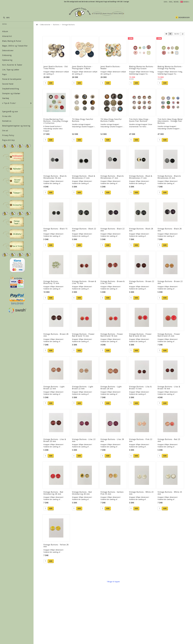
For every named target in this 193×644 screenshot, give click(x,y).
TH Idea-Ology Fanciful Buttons (82, 120)
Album (5, 31)
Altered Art (7, 36)
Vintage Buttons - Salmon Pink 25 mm (112, 493)
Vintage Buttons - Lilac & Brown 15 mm (140, 388)
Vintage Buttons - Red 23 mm (169, 440)
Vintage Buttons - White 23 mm (141, 493)
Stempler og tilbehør (11, 93)
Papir (4, 74)
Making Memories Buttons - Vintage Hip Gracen (141, 67)
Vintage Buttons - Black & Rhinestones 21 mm (83, 177)
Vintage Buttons (68, 25)
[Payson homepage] (17, 282)
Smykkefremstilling (10, 89)
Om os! (5, 131)
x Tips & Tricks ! (9, 103)
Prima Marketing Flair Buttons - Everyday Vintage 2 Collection (55, 121)
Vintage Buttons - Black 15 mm (55, 230)
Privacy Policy (8, 135)
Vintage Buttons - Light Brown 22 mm (54, 388)
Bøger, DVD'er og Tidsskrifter (15, 46)
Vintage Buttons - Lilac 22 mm (83, 440)
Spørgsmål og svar (10, 111)
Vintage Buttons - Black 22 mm (84, 230)
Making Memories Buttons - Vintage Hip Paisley (170, 67)
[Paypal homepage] (17, 298)
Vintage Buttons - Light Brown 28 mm (111, 388)
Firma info (6, 116)
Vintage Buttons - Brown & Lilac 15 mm (84, 282)
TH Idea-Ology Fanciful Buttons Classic (111, 120)
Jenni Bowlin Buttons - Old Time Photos (55, 67)
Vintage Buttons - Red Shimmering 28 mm (53, 493)
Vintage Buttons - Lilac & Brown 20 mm (54, 440)
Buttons (56, 25)
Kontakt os (6, 121)
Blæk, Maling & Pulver (11, 41)
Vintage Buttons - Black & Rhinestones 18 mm (55, 177)
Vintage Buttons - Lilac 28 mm (112, 440)
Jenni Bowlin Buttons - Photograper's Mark (82, 67)
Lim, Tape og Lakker (10, 70)
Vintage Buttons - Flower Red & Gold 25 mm (169, 335)
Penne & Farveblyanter (12, 79)
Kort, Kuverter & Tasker (12, 65)
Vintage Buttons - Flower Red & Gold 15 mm (83, 335)
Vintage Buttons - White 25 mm (170, 493)
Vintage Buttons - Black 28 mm (141, 230)
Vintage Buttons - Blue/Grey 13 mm (51, 282)
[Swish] (17, 310)
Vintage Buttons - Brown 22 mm (141, 282)
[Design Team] (13, 221)
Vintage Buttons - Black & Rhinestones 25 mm (169, 177)
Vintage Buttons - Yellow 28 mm (56, 546)
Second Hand (7, 84)
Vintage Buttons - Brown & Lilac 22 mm (113, 282)
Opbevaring (7, 60)
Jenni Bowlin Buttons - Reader (111, 67)
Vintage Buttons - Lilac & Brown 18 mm (169, 388)
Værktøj (5, 98)
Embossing (7, 55)
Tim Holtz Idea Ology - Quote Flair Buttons (139, 120)
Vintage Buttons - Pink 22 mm (140, 440)
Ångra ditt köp (8, 140)
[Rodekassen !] (13, 156)
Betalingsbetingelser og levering (16, 126)
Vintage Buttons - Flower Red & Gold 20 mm (140, 335)
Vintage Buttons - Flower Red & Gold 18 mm (112, 335)
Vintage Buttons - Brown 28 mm (55, 335)
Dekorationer (8, 50)
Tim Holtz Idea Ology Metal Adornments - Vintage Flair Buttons (170, 121)
